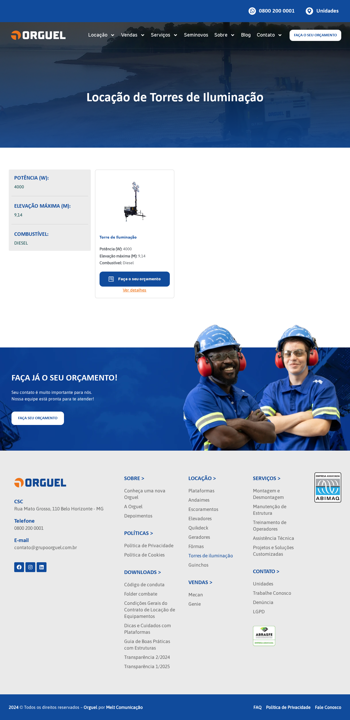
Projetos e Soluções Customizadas (273, 551)
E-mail (21, 540)
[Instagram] (30, 567)
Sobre (221, 35)
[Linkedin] (41, 567)
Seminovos (196, 35)
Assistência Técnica (273, 538)
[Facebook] (19, 567)
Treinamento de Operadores (269, 526)
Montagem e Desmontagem (268, 494)
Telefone (24, 521)
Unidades (263, 584)
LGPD (259, 611)
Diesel (21, 242)
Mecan (195, 594)
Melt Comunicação (124, 707)
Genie (194, 604)
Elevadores (200, 518)
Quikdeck (198, 528)
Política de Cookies (144, 555)
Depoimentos (138, 516)
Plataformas (201, 490)
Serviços (160, 35)
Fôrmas (196, 546)
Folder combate (140, 594)
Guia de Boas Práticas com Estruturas (147, 645)
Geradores (199, 537)
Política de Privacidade (148, 545)
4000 (19, 186)
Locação (97, 35)
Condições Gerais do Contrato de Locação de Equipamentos (149, 609)
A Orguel (133, 506)
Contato (266, 35)
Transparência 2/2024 (147, 657)
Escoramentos (203, 509)
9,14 (18, 214)
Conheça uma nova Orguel (144, 494)
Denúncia (263, 602)
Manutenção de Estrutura (269, 510)
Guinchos (198, 565)
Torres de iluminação (210, 555)
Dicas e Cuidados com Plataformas (147, 629)
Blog (246, 35)
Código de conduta (144, 584)
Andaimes (198, 500)
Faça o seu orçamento (139, 279)
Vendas (129, 35)
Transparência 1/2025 (147, 666)
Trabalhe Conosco (272, 593)
